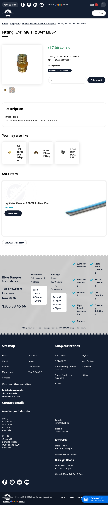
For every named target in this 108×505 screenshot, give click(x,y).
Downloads (34, 366)
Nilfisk (85, 375)
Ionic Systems (88, 361)
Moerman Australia (11, 396)
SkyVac (85, 355)
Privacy (71, 497)
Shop (12, 23)
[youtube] (41, 5)
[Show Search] (103, 4)
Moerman (87, 366)
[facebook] (22, 5)
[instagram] (29, 5)
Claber (58, 383)
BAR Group (60, 355)
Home (5, 23)
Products (33, 355)
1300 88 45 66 (9, 5)
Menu (97, 13)
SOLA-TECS (60, 361)
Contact (6, 377)
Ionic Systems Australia (12, 390)
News (31, 361)
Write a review (58, 5)
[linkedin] (35, 5)
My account (8, 372)
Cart (93, 5)
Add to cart (96, 80)
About (5, 361)
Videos (5, 366)
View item (13, 213)
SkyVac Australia (9, 393)
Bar (18, 23)
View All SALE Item (14, 242)
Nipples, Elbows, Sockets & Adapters (39, 23)
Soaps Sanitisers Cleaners (63, 376)
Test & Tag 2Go (35, 372)
